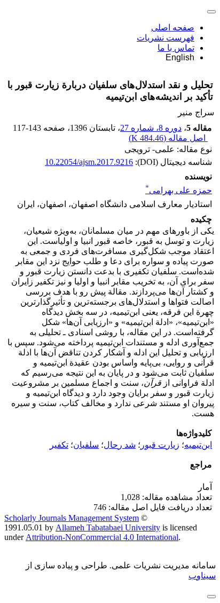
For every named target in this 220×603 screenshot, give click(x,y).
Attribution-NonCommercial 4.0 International (102, 537)
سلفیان (86, 444)
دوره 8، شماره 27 (151, 127)
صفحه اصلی (172, 27)
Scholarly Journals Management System (71, 517)
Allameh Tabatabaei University (108, 527)
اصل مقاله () (168, 137)
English (180, 57)
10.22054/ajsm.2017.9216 (89, 161)
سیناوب (202, 575)
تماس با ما (176, 47)
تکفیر (59, 444)
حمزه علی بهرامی (178, 190)
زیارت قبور (159, 444)
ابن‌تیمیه (198, 444)
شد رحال (120, 444)
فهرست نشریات (165, 37)
